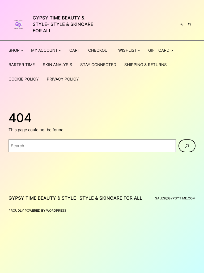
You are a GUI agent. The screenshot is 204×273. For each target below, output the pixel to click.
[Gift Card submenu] (172, 50)
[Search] (187, 145)
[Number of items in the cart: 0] (189, 25)
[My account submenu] (60, 50)
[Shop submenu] (22, 50)
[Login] (181, 25)
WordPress (56, 210)
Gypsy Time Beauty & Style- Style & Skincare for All (63, 24)
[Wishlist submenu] (139, 50)
